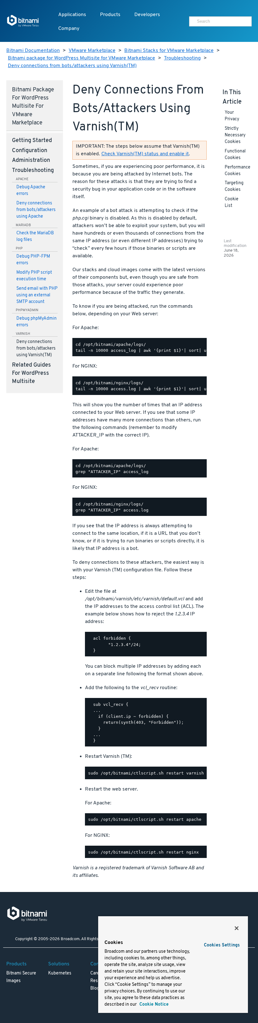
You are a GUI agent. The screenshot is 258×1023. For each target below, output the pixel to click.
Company (68, 29)
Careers (98, 973)
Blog (94, 988)
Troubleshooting (182, 58)
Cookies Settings (222, 945)
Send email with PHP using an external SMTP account (37, 295)
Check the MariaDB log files (35, 237)
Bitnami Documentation (33, 51)
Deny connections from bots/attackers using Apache (36, 210)
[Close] (237, 928)
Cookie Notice (153, 1004)
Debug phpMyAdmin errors (36, 322)
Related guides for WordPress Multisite (31, 374)
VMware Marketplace (92, 51)
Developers (147, 15)
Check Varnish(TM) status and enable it (145, 154)
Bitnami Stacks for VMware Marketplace (169, 51)
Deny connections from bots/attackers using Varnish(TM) (72, 66)
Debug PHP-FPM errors (33, 260)
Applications (72, 15)
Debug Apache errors (30, 191)
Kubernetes (59, 973)
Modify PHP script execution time (34, 276)
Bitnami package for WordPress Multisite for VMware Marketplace (81, 58)
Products (110, 15)
